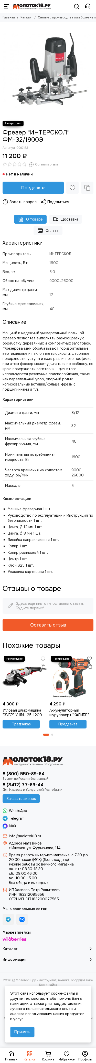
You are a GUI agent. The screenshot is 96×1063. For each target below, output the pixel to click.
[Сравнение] (87, 188)
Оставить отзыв (48, 625)
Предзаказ (33, 188)
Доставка (69, 219)
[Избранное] (72, 188)
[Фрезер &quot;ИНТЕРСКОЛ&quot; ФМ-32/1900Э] (48, 70)
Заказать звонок (21, 798)
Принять (22, 1032)
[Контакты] (87, 6)
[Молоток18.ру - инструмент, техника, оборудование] (32, 6)
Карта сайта (48, 985)
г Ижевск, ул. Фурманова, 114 (35, 848)
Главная (9, 17)
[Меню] (6, 6)
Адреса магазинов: (25, 843)
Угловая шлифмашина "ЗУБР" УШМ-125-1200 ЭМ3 (22, 712)
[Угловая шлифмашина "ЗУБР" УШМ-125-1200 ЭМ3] (25, 677)
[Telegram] (8, 919)
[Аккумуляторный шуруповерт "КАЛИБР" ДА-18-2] (71, 677)
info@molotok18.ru (25, 836)
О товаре (34, 219)
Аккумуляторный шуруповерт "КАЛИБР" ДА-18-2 (69, 712)
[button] (46, 735)
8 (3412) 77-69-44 (23, 785)
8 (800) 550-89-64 (24, 774)
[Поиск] (76, 6)
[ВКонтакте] (22, 919)
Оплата (52, 230)
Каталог (26, 17)
